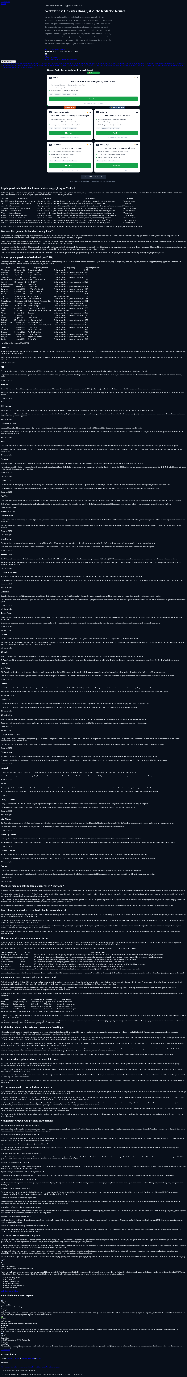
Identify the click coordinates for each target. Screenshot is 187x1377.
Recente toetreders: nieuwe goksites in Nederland (58, 65)
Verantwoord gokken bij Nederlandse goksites (168, 65)
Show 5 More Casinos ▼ (93, 177)
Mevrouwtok (5, 2)
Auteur (3, 4)
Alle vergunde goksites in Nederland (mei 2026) (98, 63)
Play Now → (93, 99)
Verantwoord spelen (53, 1367)
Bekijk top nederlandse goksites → (57, 49)
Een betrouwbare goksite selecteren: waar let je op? (133, 65)
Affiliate (29, 1367)
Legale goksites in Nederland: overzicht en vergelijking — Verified (24, 63)
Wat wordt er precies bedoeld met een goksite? (64, 63)
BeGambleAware (27, 1358)
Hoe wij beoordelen (39, 1367)
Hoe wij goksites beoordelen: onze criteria (26, 65)
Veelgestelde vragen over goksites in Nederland (18, 67)
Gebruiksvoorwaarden (18, 1367)
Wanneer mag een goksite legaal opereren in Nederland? (134, 63)
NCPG (37, 1358)
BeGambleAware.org (111, 181)
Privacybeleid (5, 1367)
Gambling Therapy (11, 1358)
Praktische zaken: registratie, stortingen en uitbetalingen (95, 65)
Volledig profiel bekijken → (10, 1291)
